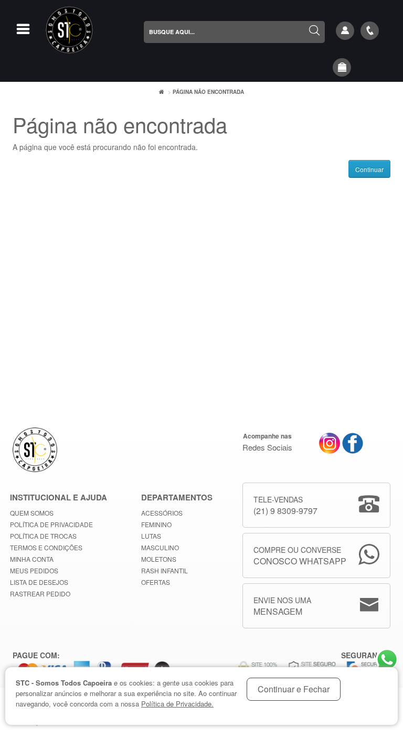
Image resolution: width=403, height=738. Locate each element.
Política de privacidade (51, 524)
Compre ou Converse (299, 555)
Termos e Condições (46, 547)
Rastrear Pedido (40, 593)
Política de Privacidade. (177, 704)
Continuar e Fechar (294, 689)
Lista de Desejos (39, 581)
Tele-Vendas (285, 505)
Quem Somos (32, 512)
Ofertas (155, 581)
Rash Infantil (164, 570)
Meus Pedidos (34, 570)
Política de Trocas (43, 535)
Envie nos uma (282, 606)
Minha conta (32, 558)
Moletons (158, 558)
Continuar (369, 169)
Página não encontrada (208, 91)
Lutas (151, 535)
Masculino (160, 547)
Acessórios (162, 512)
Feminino (156, 524)
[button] (342, 67)
